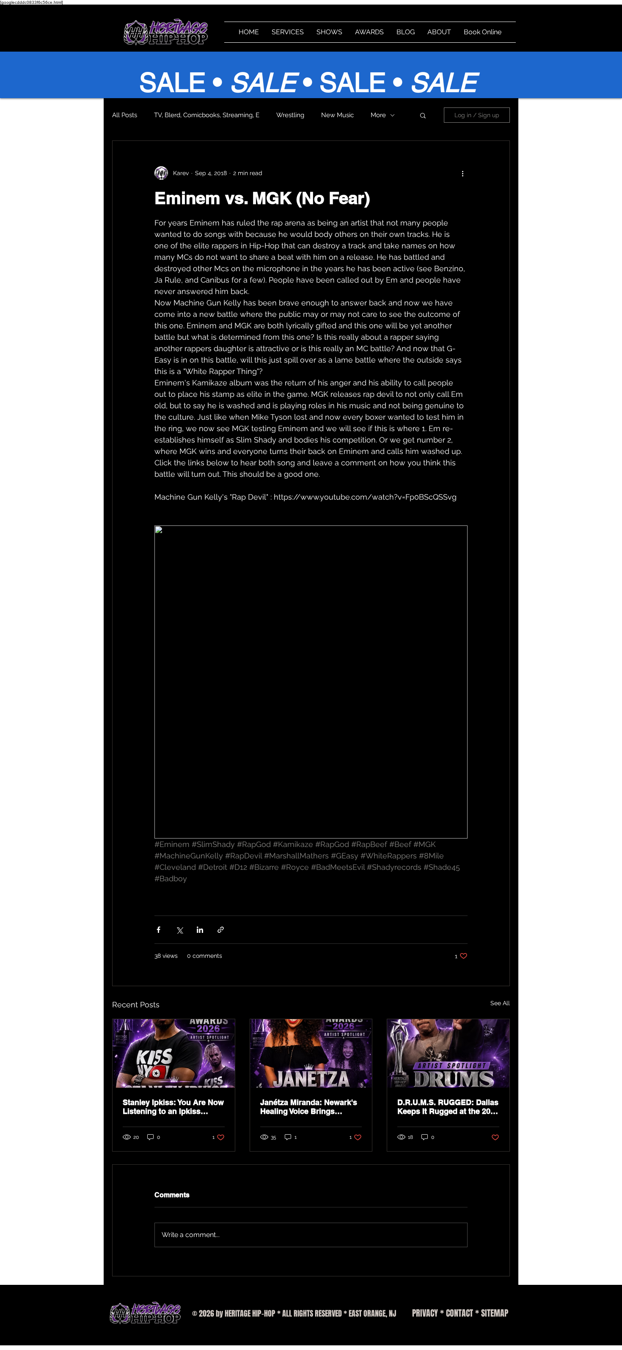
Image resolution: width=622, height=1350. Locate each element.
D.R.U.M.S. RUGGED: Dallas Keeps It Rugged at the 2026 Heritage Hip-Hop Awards (448, 1107)
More (378, 115)
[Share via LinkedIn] (200, 930)
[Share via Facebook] (158, 930)
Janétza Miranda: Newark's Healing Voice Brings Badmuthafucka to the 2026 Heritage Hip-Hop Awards (309, 1107)
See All (500, 1003)
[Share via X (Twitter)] (179, 930)
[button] (423, 115)
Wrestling (290, 115)
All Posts (124, 115)
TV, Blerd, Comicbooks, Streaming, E (206, 115)
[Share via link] (221, 930)
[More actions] (462, 173)
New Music (337, 115)
